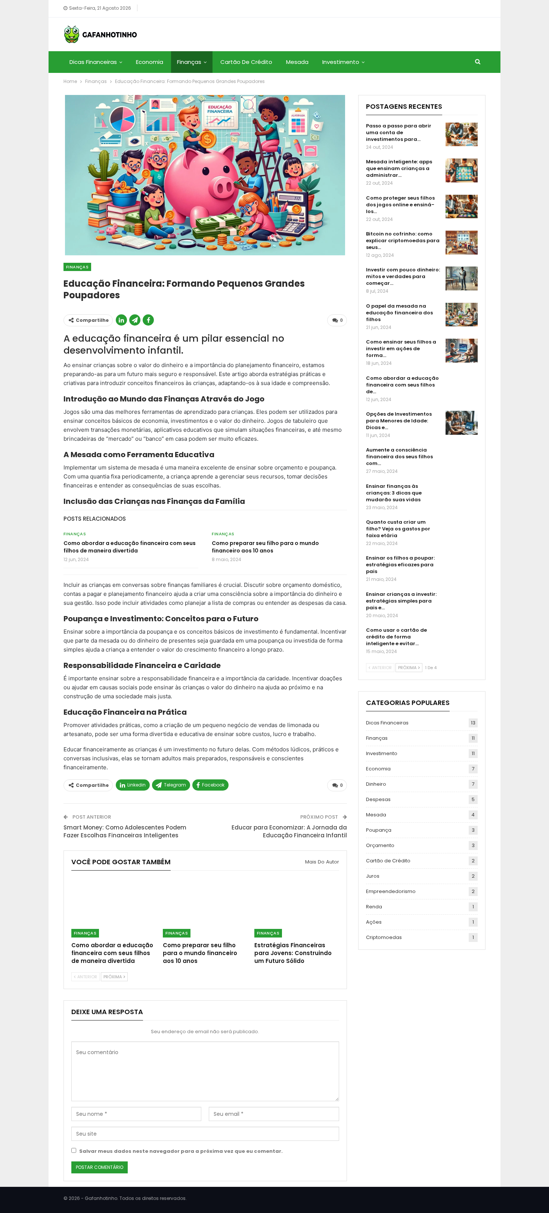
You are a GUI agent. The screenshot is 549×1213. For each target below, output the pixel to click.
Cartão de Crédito (246, 62)
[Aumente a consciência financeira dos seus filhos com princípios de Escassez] (462, 459)
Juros (372, 876)
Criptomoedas (384, 937)
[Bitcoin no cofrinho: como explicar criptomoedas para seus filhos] (462, 243)
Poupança (378, 830)
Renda (374, 906)
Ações (374, 922)
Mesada (297, 62)
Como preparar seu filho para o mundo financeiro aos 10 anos (265, 546)
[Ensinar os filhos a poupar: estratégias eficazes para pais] (462, 567)
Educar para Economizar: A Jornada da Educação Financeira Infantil (289, 831)
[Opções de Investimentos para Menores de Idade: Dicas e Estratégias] (462, 423)
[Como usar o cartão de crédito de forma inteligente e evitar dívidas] (462, 639)
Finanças (189, 62)
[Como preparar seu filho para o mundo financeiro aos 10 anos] (205, 908)
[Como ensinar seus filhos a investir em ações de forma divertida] (462, 351)
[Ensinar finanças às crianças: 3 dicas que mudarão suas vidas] (462, 495)
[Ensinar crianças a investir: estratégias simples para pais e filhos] (462, 603)
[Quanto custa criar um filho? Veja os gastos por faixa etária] (462, 531)
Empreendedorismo (391, 891)
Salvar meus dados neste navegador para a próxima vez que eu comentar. (181, 1151)
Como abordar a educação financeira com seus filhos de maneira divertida (129, 546)
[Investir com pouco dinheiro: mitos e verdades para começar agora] (462, 278)
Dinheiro (376, 784)
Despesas (378, 799)
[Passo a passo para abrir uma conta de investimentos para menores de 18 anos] (462, 135)
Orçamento (380, 845)
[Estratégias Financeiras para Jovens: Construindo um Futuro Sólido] (296, 908)
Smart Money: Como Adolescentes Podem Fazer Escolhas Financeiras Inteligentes (124, 831)
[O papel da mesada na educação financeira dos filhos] (462, 315)
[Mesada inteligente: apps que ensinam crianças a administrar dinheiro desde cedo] (462, 170)
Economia (149, 62)
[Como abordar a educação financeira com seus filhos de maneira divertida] (113, 908)
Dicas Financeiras (93, 62)
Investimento (340, 62)
